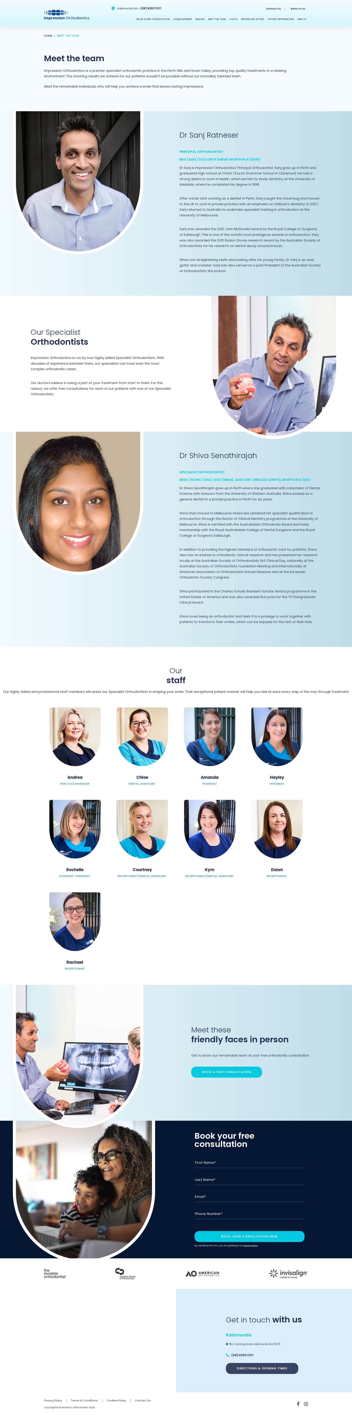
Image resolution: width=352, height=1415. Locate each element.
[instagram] (306, 1404)
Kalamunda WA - (128, 8)
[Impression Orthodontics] (67, 14)
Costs (234, 19)
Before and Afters (252, 19)
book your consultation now (249, 1236)
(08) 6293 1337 (151, 8)
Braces (200, 19)
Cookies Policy (116, 1400)
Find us (302, 19)
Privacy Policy (53, 1400)
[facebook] (298, 1404)
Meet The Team (217, 19)
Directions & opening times (262, 1368)
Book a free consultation (226, 1072)
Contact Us (273, 9)
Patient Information (281, 19)
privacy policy (251, 1245)
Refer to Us (298, 9)
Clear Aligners (183, 19)
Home (48, 36)
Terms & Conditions (84, 1400)
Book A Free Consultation (153, 19)
